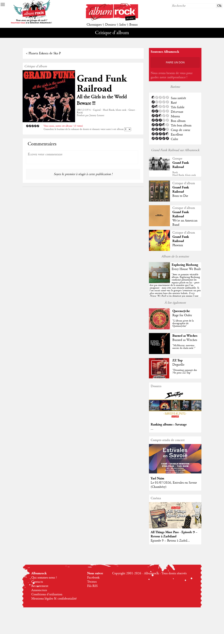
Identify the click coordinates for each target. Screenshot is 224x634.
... (152, 429)
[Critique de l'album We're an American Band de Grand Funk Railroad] (159, 225)
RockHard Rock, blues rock (184, 174)
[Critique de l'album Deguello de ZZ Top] (159, 378)
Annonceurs (39, 590)
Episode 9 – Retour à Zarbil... (170, 541)
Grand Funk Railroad (102, 84)
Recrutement (39, 586)
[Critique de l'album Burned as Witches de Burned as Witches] (159, 353)
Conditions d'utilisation (46, 594)
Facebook (93, 578)
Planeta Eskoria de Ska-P (45, 53)
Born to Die (180, 196)
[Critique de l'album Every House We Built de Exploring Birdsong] (159, 282)
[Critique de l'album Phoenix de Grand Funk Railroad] (159, 250)
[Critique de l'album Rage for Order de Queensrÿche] (159, 328)
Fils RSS (92, 586)
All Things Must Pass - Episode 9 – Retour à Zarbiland (174, 534)
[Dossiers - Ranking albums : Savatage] (175, 419)
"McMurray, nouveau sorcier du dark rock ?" (183, 347)
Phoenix (177, 245)
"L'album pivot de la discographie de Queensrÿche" (183, 323)
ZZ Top (177, 360)
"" (175, 289)
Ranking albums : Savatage (169, 424)
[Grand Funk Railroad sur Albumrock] (159, 169)
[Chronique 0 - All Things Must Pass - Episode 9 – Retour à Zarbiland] (175, 518)
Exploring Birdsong (185, 265)
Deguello (178, 365)
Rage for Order (182, 315)
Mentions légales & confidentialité (54, 599)
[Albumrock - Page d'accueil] (112, 20)
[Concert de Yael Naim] (175, 472)
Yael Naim (157, 478)
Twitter (92, 582)
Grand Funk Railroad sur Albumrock (175, 150)
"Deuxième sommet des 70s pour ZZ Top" (184, 371)
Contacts (37, 582)
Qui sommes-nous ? (44, 578)
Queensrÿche (181, 311)
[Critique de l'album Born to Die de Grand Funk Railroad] (159, 201)
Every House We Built (186, 269)
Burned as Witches (184, 336)
